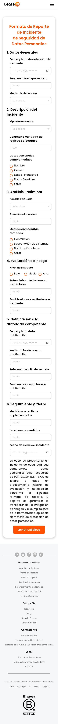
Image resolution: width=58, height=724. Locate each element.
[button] (52, 4)
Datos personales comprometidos (22, 157)
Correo (18, 170)
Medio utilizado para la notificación (25, 352)
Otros (18, 184)
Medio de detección (23, 93)
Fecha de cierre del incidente (29, 445)
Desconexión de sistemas (31, 243)
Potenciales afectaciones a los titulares (28, 282)
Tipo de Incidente (21, 121)
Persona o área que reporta (28, 78)
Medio (33, 273)
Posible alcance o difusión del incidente (30, 301)
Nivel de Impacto (21, 267)
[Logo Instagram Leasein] (35, 554)
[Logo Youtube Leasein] (23, 554)
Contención (22, 239)
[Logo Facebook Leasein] (29, 554)
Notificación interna (27, 248)
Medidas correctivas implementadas (24, 413)
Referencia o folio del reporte (29, 369)
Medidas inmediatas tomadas (24, 231)
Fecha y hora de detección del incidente (30, 61)
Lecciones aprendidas (25, 430)
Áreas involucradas (23, 214)
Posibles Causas (21, 199)
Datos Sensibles (24, 179)
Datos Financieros (26, 175)
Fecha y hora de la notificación (22, 333)
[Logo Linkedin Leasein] (17, 554)
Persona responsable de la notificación (28, 386)
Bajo (17, 273)
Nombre (19, 165)
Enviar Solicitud (29, 530)
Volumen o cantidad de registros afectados (26, 139)
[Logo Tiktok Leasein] (41, 554)
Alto (45, 273)
